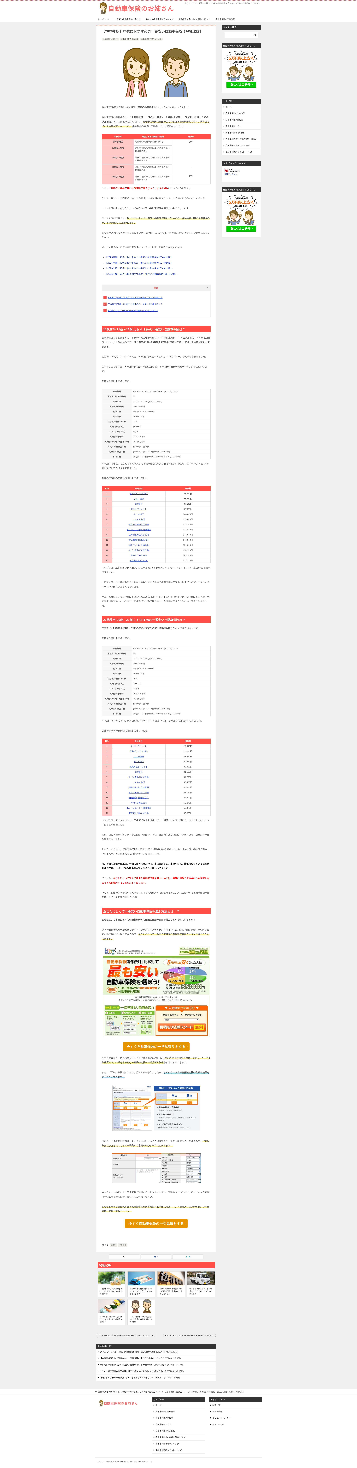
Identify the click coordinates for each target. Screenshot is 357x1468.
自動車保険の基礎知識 (225, 19)
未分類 (228, 107)
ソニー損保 (139, 499)
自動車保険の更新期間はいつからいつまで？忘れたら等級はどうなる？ (141, 1291)
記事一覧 (216, 1405)
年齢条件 (122, 1245)
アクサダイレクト (139, 509)
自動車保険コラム (233, 126)
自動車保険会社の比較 (129, 39)
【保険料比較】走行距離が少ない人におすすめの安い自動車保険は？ (111, 1291)
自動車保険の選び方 (110, 39)
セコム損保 (139, 514)
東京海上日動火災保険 (139, 524)
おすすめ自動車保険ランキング (159, 19)
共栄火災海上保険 (139, 555)
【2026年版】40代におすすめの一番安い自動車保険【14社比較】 (139, 263)
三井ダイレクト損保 (139, 493)
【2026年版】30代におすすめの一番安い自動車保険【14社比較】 (139, 257)
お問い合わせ (218, 1424)
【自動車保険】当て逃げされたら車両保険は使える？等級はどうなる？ (132, 1358)
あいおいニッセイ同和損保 (139, 530)
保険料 (113, 1245)
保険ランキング (231, 174)
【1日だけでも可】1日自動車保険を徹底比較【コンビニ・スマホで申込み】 (127, 1335)
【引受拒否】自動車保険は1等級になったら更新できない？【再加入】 (132, 1377)
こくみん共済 (139, 519)
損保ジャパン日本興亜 (139, 545)
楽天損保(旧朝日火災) (139, 540)
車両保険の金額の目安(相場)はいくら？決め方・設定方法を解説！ (111, 1319)
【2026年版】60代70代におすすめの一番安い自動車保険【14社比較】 (141, 274)
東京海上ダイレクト (139, 560)
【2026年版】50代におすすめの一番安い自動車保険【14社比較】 (139, 268)
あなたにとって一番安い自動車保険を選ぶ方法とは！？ (133, 310)
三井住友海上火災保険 (139, 535)
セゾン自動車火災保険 (139, 550)
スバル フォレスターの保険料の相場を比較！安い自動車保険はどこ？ (131, 1352)
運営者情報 (217, 1411)
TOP (129, 1392)
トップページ (103, 19)
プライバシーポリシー (222, 1418)
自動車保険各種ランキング (151, 39)
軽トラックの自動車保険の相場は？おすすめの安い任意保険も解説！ (201, 1291)
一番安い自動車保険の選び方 (127, 19)
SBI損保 (138, 504)
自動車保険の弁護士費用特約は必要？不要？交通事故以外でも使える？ (171, 1291)
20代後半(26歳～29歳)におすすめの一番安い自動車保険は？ (135, 304)
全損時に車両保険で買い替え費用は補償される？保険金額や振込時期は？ (133, 1364)
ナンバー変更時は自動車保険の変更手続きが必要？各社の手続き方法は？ (133, 1371)
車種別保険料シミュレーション (239, 152)
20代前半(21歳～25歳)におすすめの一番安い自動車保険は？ (135, 297)
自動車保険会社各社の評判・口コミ (194, 19)
